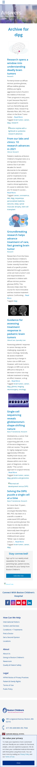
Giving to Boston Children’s (13, 657)
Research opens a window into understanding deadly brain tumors (17, 66)
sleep (16, 204)
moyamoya (19, 198)
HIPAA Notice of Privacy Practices (16, 677)
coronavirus (24, 195)
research (14, 123)
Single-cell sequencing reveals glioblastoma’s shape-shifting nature (16, 420)
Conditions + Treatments (12, 630)
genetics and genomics (20, 478)
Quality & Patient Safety (12, 665)
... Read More (17, 117)
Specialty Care (21, 340)
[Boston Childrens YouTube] (18, 602)
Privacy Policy (24, 754)
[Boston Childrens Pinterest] (24, 602)
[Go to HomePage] (18, 2)
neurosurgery (12, 389)
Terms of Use (9, 757)
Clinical (9, 152)
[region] (18, 751)
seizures (10, 204)
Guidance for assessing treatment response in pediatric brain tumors (16, 328)
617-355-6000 (11, 728)
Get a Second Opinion (11, 637)
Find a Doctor (8, 633)
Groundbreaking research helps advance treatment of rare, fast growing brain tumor (18, 240)
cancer (26, 120)
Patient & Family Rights (12, 681)
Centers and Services (11, 626)
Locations (7, 641)
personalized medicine (15, 201)
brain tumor (18, 120)
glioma (14, 386)
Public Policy (8, 689)
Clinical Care (11, 340)
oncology (22, 389)
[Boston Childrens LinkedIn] (29, 602)
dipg (9, 123)
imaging (20, 386)
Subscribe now (18, 576)
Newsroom (7, 661)
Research (10, 76)
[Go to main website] (13, 714)
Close (18, 763)
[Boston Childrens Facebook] (7, 602)
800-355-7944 (22, 728)
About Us (6, 654)
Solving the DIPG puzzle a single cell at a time (18, 494)
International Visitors (11, 622)
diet (8, 198)
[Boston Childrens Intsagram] (13, 602)
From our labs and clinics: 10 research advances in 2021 (18, 144)
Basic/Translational (13, 432)
